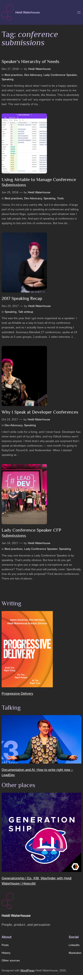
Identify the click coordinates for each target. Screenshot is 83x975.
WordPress (27, 970)
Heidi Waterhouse (27, 12)
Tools (60, 198)
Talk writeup (25, 311)
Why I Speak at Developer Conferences (40, 412)
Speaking (7, 79)
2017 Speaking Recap (22, 298)
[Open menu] (79, 12)
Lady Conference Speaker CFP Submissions (31, 532)
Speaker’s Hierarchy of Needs (30, 61)
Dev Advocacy (33, 74)
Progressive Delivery (17, 693)
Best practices (14, 74)
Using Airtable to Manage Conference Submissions (39, 182)
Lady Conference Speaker (60, 74)
